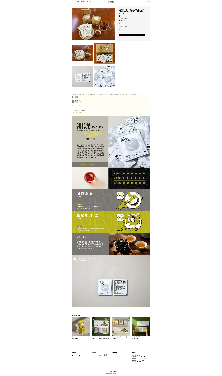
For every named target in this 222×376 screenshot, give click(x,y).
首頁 (73, 1)
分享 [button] (121, 38)
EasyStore (115, 371)
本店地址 (113, 355)
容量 (120, 23)
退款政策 (115, 373)
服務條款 (107, 373)
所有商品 (77, 1)
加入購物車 (132, 35)
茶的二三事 (89, 1)
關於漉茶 (83, 1)
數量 (120, 29)
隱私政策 (111, 373)
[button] (143, 2)
